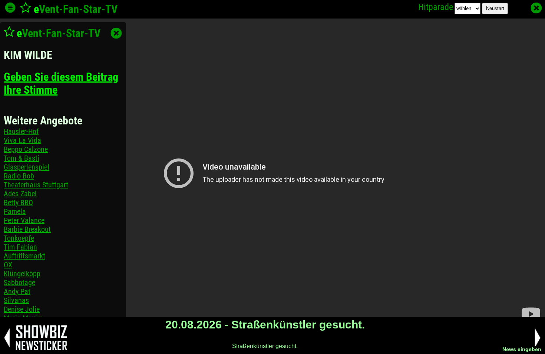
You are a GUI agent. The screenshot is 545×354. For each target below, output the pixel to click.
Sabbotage (19, 282)
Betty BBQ (18, 202)
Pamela (15, 211)
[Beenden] (536, 8)
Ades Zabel (20, 193)
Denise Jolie (22, 309)
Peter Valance (24, 220)
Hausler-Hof (21, 131)
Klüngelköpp (22, 273)
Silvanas (16, 300)
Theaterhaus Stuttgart (36, 184)
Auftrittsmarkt (24, 255)
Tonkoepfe (19, 238)
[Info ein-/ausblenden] (10, 7)
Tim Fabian (20, 247)
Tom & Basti (21, 158)
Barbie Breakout (27, 229)
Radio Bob (19, 175)
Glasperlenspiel (26, 167)
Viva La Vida (22, 140)
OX (8, 264)
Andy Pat (17, 291)
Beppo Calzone (26, 149)
